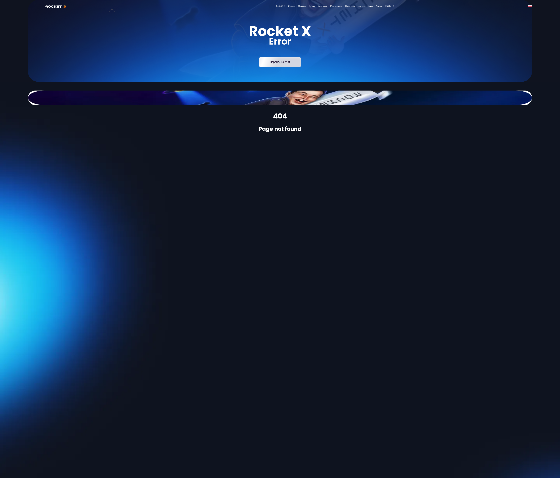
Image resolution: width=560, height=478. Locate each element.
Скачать (302, 6)
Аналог (379, 6)
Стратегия (322, 6)
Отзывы (291, 6)
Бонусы (361, 6)
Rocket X (280, 6)
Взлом (312, 6)
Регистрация (336, 6)
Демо (370, 6)
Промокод (350, 6)
